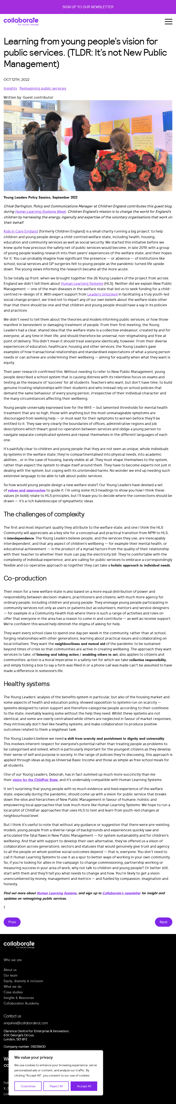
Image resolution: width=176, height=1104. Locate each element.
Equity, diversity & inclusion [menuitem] (23, 981)
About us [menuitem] (10, 970)
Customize (28, 1086)
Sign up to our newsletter (88, 7)
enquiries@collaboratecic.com (26, 1023)
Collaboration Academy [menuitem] (21, 1003)
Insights (10, 88)
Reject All (56, 1086)
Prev (12, 922)
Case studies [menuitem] (13, 992)
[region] (56, 1072)
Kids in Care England (21, 231)
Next (164, 922)
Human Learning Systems (82, 284)
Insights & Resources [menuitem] (19, 998)
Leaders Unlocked (102, 294)
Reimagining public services (43, 88)
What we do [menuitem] (12, 987)
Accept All (84, 1086)
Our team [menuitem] (11, 975)
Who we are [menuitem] (13, 960)
